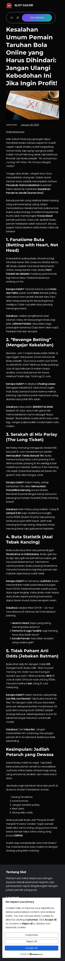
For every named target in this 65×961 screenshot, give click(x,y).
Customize (31, 935)
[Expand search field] (18, 17)
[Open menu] (11, 17)
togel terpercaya (15, 131)
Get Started (37, 17)
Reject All (31, 941)
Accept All (31, 948)
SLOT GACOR (24, 5)
